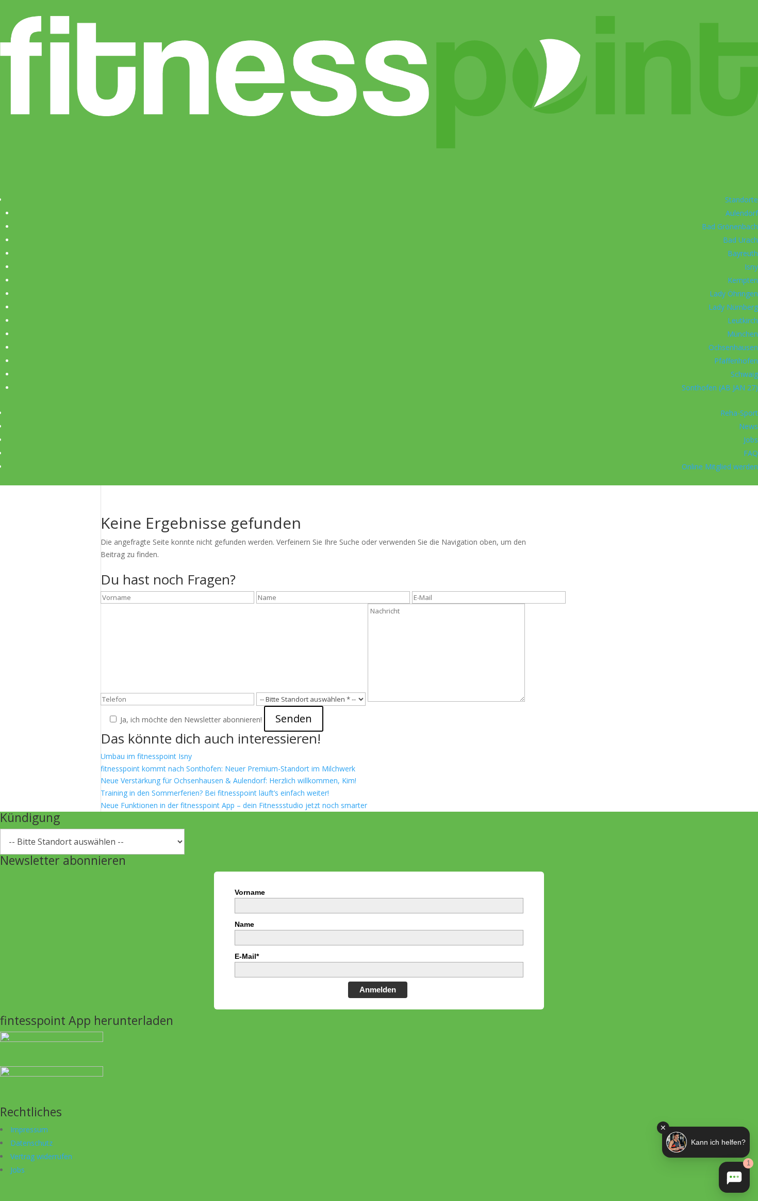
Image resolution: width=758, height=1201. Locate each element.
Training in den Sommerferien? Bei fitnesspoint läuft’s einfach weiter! (215, 793)
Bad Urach (740, 240)
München (742, 334)
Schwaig (744, 374)
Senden (293, 718)
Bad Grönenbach (730, 226)
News (748, 426)
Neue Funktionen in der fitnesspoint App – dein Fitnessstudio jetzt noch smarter (234, 805)
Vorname (250, 892)
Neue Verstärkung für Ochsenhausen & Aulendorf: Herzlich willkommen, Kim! (228, 780)
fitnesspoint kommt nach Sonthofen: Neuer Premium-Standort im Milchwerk (228, 768)
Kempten (743, 280)
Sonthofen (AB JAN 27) (720, 387)
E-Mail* (247, 956)
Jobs (751, 440)
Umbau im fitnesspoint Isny (146, 756)
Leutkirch (743, 320)
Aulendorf (742, 213)
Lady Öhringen (734, 293)
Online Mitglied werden (720, 466)
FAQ (751, 453)
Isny (751, 267)
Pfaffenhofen (736, 361)
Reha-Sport (739, 413)
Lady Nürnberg (733, 307)
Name (244, 924)
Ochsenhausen (733, 347)
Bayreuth (743, 253)
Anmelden (377, 989)
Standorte (741, 199)
